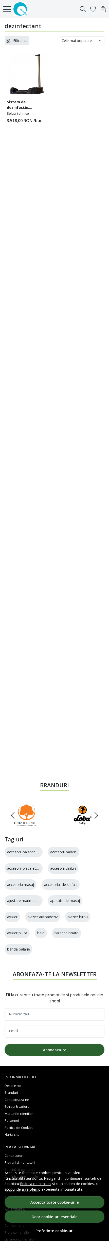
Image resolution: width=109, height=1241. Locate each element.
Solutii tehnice (18, 113)
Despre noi (13, 1085)
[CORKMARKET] (26, 825)
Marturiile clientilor (19, 1113)
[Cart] (103, 9)
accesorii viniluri (63, 868)
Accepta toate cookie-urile (54, 1202)
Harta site (12, 1134)
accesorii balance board (27, 852)
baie (40, 932)
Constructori (14, 1155)
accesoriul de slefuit (60, 884)
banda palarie (18, 949)
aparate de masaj (65, 900)
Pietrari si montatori (20, 1162)
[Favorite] (93, 9)
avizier (12, 916)
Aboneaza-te (54, 1049)
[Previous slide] (13, 815)
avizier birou (78, 916)
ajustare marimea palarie (28, 900)
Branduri (11, 1092)
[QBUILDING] (21, 9)
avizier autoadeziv (43, 916)
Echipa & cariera (17, 1106)
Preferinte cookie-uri (54, 1230)
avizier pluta (17, 932)
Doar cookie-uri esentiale (55, 1216)
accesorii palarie (63, 852)
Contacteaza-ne (17, 1099)
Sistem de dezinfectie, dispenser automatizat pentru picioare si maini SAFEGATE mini (26, 105)
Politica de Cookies (19, 1127)
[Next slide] (96, 815)
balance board (67, 932)
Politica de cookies (35, 1183)
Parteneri (12, 1120)
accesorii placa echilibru (26, 868)
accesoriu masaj (20, 884)
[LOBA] (82, 825)
